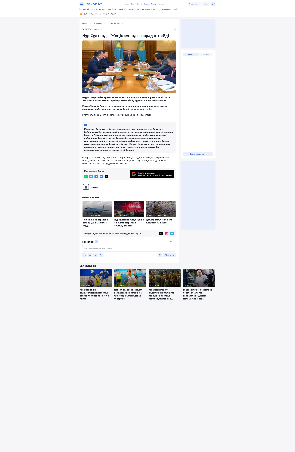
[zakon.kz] (94, 4)
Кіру (174, 241)
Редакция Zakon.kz (116, 23)
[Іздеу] (213, 4)
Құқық (153, 4)
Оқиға (146, 4)
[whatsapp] (86, 176)
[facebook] (96, 176)
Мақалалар (162, 4)
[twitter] (106, 176)
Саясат (126, 4)
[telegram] (91, 176)
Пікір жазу (169, 255)
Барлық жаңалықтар (98, 23)
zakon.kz (151, 109)
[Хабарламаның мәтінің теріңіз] (129, 248)
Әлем (133, 4)
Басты (84, 23)
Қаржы (139, 4)
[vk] (101, 176)
